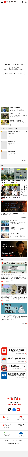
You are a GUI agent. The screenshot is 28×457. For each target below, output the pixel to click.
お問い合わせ (16, 441)
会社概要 (6, 440)
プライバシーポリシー (14, 440)
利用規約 (20, 440)
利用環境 (10, 441)
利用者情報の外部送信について (13, 443)
